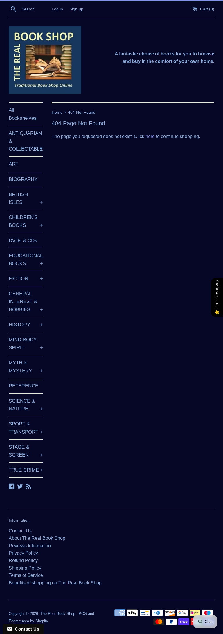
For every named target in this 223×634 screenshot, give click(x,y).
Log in (57, 9)
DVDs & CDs (23, 240)
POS (83, 613)
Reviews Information (30, 545)
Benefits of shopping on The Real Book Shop (55, 582)
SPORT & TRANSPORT (26, 427)
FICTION (26, 278)
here (150, 136)
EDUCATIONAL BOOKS (26, 259)
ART (13, 164)
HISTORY (26, 324)
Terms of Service (26, 575)
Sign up (76, 9)
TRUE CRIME (26, 470)
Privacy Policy (23, 552)
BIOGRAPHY (23, 179)
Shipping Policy (25, 568)
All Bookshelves (23, 114)
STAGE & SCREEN (26, 451)
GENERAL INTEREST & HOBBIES (26, 301)
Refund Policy (23, 560)
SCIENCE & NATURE (26, 405)
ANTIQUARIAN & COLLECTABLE (26, 141)
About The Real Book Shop (37, 538)
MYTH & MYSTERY (26, 366)
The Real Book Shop (58, 613)
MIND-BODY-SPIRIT (26, 343)
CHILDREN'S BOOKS (26, 221)
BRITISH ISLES (26, 198)
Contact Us (20, 530)
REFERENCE (23, 386)
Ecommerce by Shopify (28, 621)
